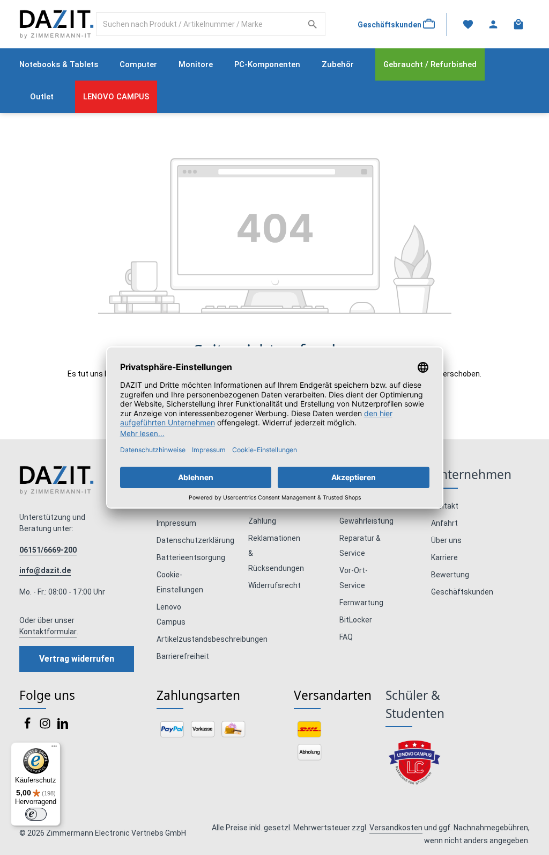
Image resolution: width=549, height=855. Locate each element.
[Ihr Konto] (493, 24)
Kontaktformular (48, 631)
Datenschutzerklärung (195, 540)
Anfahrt (444, 523)
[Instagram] (46, 726)
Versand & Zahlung (266, 513)
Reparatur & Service (360, 545)
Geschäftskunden (462, 592)
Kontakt (444, 506)
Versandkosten (395, 827)
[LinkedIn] (63, 726)
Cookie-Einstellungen (180, 582)
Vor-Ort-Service (353, 578)
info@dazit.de (45, 570)
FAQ (346, 637)
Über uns (446, 540)
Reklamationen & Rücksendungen (276, 553)
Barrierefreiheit (183, 656)
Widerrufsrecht (274, 585)
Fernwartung (361, 602)
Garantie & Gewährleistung (366, 513)
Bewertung (450, 574)
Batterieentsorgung (191, 557)
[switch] (36, 814)
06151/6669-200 (48, 550)
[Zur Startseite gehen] (56, 24)
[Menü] (54, 748)
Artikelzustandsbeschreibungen (212, 639)
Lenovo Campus (171, 614)
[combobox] (198, 24)
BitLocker (355, 619)
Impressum (176, 523)
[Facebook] (28, 726)
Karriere (444, 557)
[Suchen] (312, 24)
